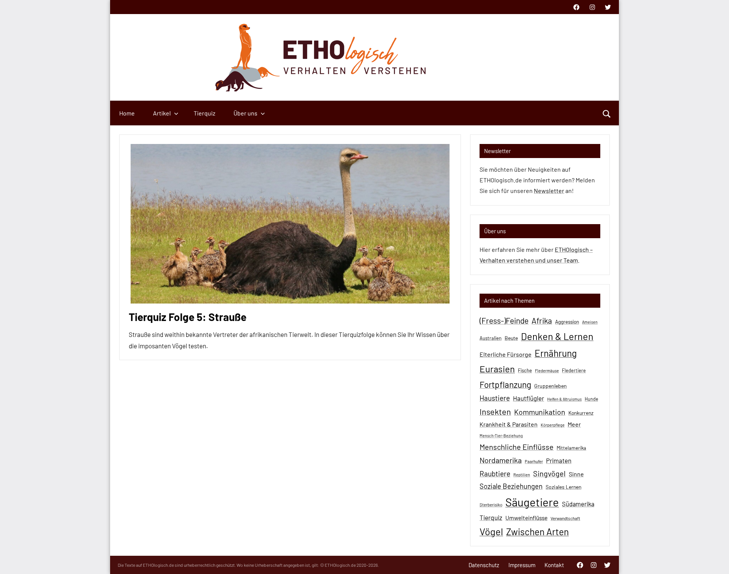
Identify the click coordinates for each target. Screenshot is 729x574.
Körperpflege (553, 424)
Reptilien (521, 474)
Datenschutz (484, 564)
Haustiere (495, 398)
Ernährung (556, 353)
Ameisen (590, 321)
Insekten (495, 411)
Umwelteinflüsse (526, 517)
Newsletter (549, 190)
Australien (491, 338)
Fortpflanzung (505, 384)
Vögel (491, 531)
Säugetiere (532, 502)
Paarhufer (534, 461)
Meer (574, 424)
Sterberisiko (491, 504)
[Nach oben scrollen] (713, 558)
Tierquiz (204, 113)
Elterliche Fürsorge (506, 354)
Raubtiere (495, 473)
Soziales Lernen (563, 487)
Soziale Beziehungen (511, 486)
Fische (525, 370)
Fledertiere (574, 370)
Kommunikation (539, 411)
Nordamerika (501, 460)
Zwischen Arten (537, 531)
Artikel (162, 113)
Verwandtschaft (565, 518)
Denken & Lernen (557, 336)
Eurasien (497, 368)
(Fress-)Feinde (504, 320)
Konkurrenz (580, 413)
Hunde (591, 399)
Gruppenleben (550, 386)
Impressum (521, 564)
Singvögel (549, 473)
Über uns (245, 113)
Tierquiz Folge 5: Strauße (187, 316)
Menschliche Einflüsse (517, 446)
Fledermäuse (547, 370)
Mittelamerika (571, 448)
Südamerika (578, 504)
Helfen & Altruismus (564, 399)
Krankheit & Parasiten (509, 424)
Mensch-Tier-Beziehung (501, 435)
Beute (511, 338)
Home (127, 113)
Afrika (542, 320)
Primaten (558, 460)
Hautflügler (528, 398)
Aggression (567, 322)
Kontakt (554, 564)
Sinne (576, 474)
